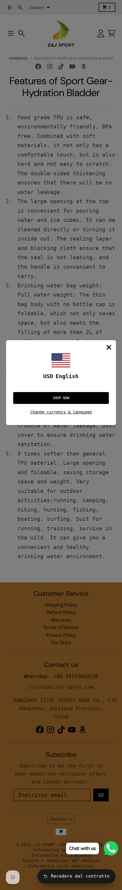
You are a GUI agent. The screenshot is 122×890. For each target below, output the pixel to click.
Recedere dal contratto (80, 876)
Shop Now (61, 398)
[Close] (109, 347)
